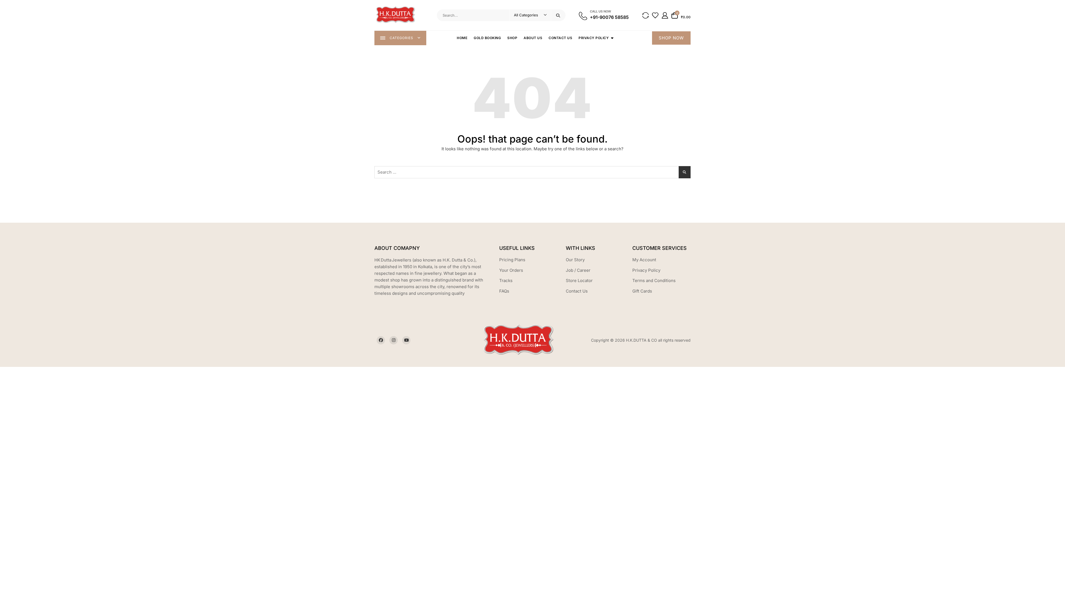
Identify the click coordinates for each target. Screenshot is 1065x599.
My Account (644, 259)
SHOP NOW (671, 37)
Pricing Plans (512, 259)
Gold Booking (487, 38)
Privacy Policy (594, 38)
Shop (512, 38)
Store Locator (579, 280)
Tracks (506, 280)
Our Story (575, 259)
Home (462, 38)
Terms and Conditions (654, 280)
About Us (533, 38)
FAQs (504, 291)
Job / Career (578, 270)
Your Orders (511, 270)
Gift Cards (642, 291)
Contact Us (560, 38)
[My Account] (664, 15)
